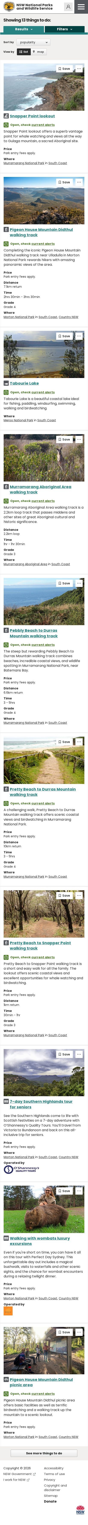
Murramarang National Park (24, 163)
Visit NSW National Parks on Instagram (17, 1518)
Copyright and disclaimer (55, 1487)
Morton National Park (19, 317)
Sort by (8, 42)
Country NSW (68, 317)
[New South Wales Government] (80, 1510)
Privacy (49, 1479)
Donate (50, 1501)
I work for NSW (14, 1479)
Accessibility (53, 1468)
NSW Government (17, 1474)
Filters (62, 29)
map (40, 52)
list (25, 52)
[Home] (9, 7)
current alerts (43, 125)
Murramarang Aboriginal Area (25, 564)
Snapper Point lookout (32, 116)
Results (21, 29)
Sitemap (51, 1495)
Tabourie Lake (24, 383)
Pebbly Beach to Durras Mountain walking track (34, 633)
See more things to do (44, 1453)
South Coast (57, 163)
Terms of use (54, 1474)
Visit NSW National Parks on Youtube (26, 1518)
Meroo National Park (18, 420)
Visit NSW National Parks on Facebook (7, 1518)
